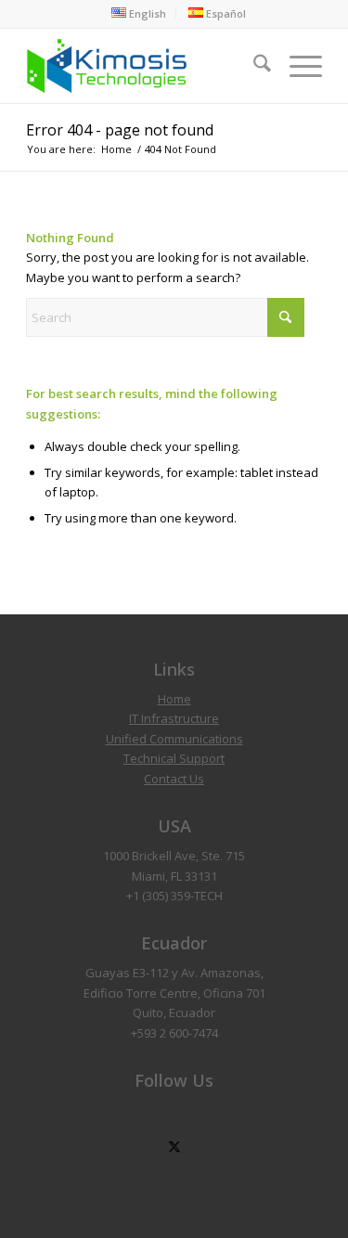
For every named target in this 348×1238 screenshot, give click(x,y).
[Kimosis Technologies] (144, 66)
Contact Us (174, 778)
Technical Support (174, 758)
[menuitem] (139, 13)
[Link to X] (174, 1147)
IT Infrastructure (174, 718)
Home (174, 698)
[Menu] (296, 66)
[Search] (253, 66)
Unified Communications (174, 738)
